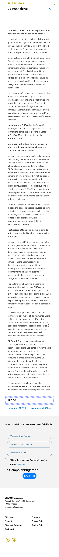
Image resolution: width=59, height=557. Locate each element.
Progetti (8, 521)
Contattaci (36, 517)
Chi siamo (9, 517)
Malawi (46, 290)
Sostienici (9, 529)
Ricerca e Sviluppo (13, 525)
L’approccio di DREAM (41, 408)
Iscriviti (29, 476)
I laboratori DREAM (17, 408)
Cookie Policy (38, 525)
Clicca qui (21, 464)
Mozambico (17, 293)
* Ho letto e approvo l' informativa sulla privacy (28, 462)
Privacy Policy (38, 521)
